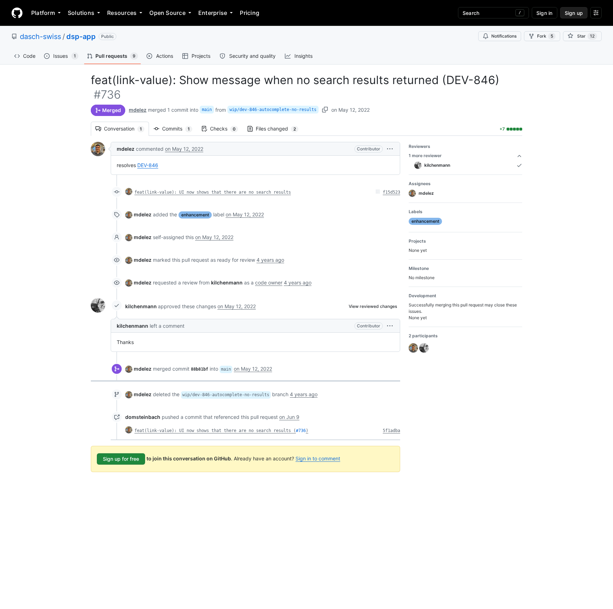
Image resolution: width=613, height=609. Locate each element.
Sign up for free (121, 459)
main (207, 109)
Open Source (167, 12)
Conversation (126, 129)
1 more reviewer (425, 155)
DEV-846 (147, 165)
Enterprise (212, 12)
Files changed (279, 129)
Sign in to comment (318, 458)
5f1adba (391, 430)
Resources (122, 12)
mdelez (138, 110)
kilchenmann (141, 306)
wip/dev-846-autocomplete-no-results (273, 109)
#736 (301, 430)
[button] (390, 148)
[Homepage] (17, 12)
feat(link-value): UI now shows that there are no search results (212, 192)
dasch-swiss (40, 36)
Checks (226, 129)
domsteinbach (142, 417)
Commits (179, 129)
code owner (268, 282)
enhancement (195, 214)
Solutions (81, 12)
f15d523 (391, 192)
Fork (545, 36)
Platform (43, 12)
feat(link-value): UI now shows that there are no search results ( (215, 430)
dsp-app (81, 36)
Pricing (249, 12)
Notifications (504, 36)
